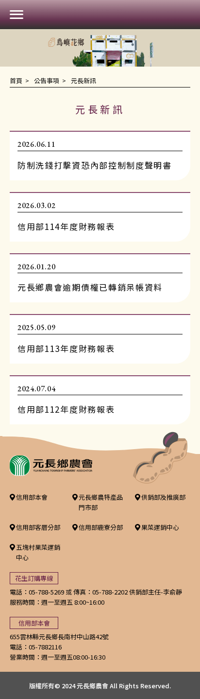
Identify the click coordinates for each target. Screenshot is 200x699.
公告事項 (46, 80)
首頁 (16, 80)
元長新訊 (83, 80)
